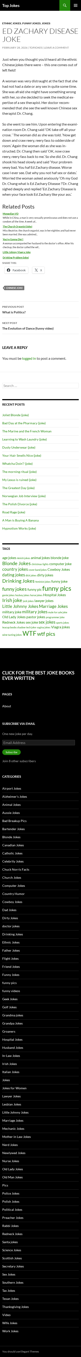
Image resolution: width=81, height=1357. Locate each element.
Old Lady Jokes (14, 617)
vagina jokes (43, 627)
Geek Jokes (10, 999)
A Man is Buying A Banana (20, 520)
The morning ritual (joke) (19, 472)
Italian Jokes (10, 1072)
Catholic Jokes (12, 853)
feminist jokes (43, 581)
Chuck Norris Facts (15, 869)
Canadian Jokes (13, 845)
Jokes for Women (14, 1088)
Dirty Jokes (10, 918)
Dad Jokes (9, 910)
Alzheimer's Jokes (14, 796)
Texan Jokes (10, 1299)
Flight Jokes (10, 958)
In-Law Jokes (11, 1056)
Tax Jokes (8, 1290)
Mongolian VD (10, 213)
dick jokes (31, 575)
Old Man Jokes (12, 1177)
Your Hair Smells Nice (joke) (21, 455)
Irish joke (12, 600)
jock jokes (28, 601)
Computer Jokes (13, 885)
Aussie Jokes (11, 813)
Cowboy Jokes (58, 569)
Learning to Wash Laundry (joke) (24, 439)
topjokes (35, 47)
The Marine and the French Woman (27, 431)
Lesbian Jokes (11, 1104)
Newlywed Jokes (13, 1153)
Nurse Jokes (10, 1161)
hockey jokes (22, 595)
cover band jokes (38, 569)
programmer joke (55, 617)
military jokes (34, 611)
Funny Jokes (31, 23)
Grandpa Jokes (12, 1023)
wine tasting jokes (12, 634)
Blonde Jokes (16, 563)
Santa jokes (10, 1242)
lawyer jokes (44, 600)
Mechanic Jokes (13, 1128)
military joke (11, 612)
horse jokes (36, 595)
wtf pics (46, 633)
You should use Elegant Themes (20, 1351)
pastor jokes (35, 617)
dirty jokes (45, 575)
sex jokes (47, 622)
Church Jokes (11, 877)
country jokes (15, 569)
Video (6, 1315)
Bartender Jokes (13, 829)
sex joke (32, 622)
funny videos (11, 991)
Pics (5, 1185)
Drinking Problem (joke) (16, 257)
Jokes (46, 23)
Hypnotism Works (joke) (19, 528)
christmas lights (40, 564)
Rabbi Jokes (10, 1226)
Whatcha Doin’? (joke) (17, 463)
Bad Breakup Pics (14, 821)
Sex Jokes (8, 1274)
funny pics (56, 588)
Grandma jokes (12, 1015)
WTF (29, 633)
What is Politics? (14, 309)
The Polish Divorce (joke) (19, 504)
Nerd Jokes (10, 1145)
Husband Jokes (12, 1047)
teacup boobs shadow (13, 627)
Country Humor (13, 894)
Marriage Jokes (53, 606)
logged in (29, 358)
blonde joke (60, 557)
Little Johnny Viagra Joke (17, 252)
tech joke (31, 627)
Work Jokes (10, 1331)
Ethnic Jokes (11, 23)
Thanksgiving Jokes (15, 1307)
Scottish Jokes (12, 1258)
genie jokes (8, 595)
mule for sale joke (57, 612)
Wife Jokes (9, 1323)
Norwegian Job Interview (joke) (24, 496)
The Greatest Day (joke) (18, 488)
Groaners (8, 1031)
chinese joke (14, 287)
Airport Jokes (11, 788)
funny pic (34, 589)
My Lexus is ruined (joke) (19, 480)
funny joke (59, 581)
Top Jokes (11, 5)
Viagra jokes (60, 627)
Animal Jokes (11, 805)
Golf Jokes (9, 1007)
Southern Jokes (12, 1282)
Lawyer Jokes (11, 1096)
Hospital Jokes (54, 595)
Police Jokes (10, 1193)
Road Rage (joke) (13, 512)
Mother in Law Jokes (16, 1137)
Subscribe (11, 752)
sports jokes (62, 622)
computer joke (60, 564)
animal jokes (40, 557)
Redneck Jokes (13, 622)
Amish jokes (23, 558)
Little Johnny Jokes (20, 606)
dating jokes (13, 574)
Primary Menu (75, 5)
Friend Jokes (11, 966)
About (6, 706)
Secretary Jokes (13, 1266)
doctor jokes (11, 926)
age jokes (9, 557)
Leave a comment (56, 47)
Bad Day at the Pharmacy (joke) (24, 423)
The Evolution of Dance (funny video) (28, 325)
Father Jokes (11, 950)
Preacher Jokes (12, 1218)
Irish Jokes (9, 1064)
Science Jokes (11, 1250)
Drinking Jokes (18, 581)
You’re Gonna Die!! (13, 239)
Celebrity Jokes (13, 861)
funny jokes (14, 589)
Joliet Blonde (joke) (15, 415)
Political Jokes (12, 1209)
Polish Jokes (10, 1201)
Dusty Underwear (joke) (18, 447)
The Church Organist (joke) (17, 226)
